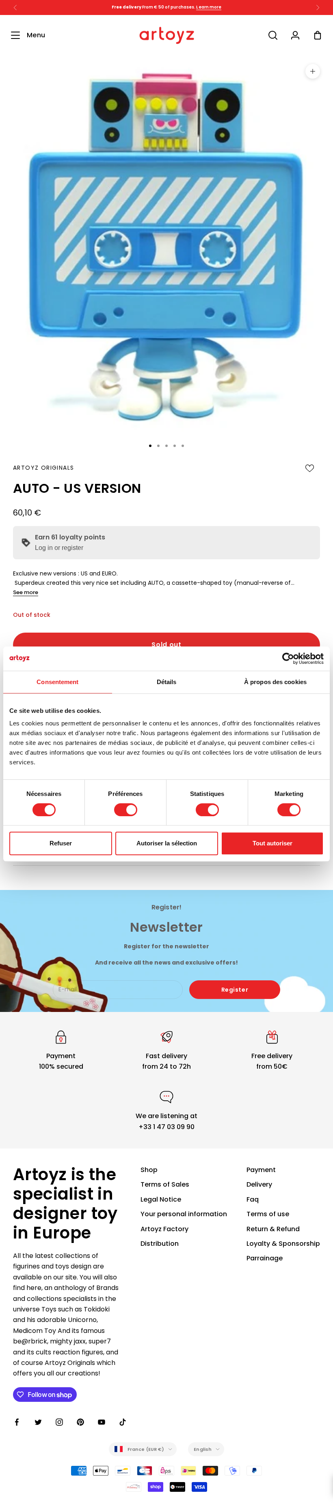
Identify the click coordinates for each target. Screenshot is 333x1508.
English (203, 1449)
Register (234, 990)
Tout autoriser (272, 843)
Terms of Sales (165, 1184)
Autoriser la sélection (166, 843)
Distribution (160, 1243)
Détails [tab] (167, 681)
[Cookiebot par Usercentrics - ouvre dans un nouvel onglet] (288, 658)
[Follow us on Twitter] (38, 1422)
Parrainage (265, 1258)
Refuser (61, 843)
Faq (253, 1199)
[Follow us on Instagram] (59, 1422)
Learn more (208, 7)
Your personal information (184, 1214)
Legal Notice (161, 1199)
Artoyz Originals (43, 468)
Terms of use (268, 1214)
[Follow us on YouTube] (101, 1422)
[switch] (125, 809)
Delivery (259, 1184)
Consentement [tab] (57, 681)
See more (25, 592)
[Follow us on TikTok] (123, 1422)
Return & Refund (273, 1229)
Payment (261, 1169)
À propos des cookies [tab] (275, 681)
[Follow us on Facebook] (17, 1422)
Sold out (166, 644)
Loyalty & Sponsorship (283, 1243)
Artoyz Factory (164, 1229)
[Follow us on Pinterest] (80, 1422)
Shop (149, 1169)
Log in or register (59, 547)
